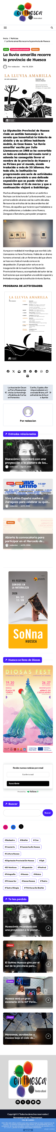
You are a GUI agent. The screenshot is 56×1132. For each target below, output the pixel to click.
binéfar (24, 840)
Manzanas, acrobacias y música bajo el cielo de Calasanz (20, 1038)
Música (10, 483)
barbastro (10, 840)
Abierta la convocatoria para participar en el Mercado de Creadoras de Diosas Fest (24, 541)
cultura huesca (12, 854)
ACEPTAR (28, 1130)
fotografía (10, 874)
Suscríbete (14, 783)
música (38, 874)
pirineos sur (11, 881)
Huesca (25, 874)
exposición (27, 867)
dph (42, 860)
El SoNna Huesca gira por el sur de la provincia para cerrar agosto (22, 966)
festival (42, 867)
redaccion (30, 420)
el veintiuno (11, 867)
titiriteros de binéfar (35, 888)
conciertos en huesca (30, 847)
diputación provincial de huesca (20, 860)
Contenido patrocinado (20, 49)
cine (37, 840)
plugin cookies (49, 1129)
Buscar (13, 803)
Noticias (35, 49)
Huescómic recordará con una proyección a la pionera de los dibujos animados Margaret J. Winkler (25, 464)
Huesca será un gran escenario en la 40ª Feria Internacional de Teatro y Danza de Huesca (20, 1003)
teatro (44, 881)
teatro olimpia (12, 888)
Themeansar (36, 1117)
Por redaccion (14, 66)
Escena (10, 981)
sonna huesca (29, 881)
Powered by (22, 792)
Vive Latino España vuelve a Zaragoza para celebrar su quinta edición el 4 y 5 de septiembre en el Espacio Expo (28, 503)
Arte (6, 49)
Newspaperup (19, 1117)
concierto (10, 847)
